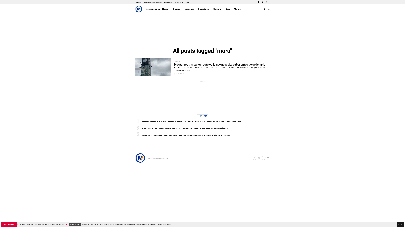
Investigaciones (152, 9)
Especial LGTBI (179, 2)
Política (176, 9)
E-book (187, 2)
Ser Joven (138, 2)
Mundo (237, 9)
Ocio (227, 9)
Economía (189, 9)
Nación (165, 9)
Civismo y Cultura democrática (152, 2)
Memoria (217, 9)
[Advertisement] (202, 30)
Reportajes (203, 9)
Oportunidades (168, 2)
